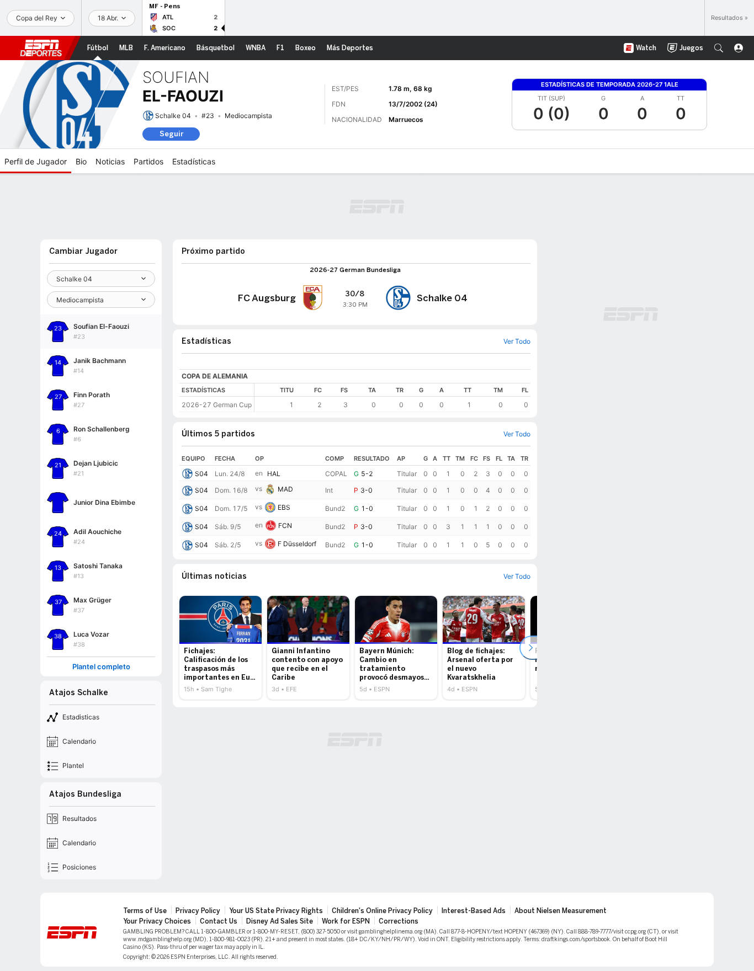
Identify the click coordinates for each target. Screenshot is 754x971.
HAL (273, 474)
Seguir (171, 134)
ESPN (41, 48)
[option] (220, 648)
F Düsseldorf (297, 544)
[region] (392, 397)
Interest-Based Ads (474, 911)
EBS (284, 507)
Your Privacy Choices (157, 921)
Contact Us (218, 921)
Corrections (398, 921)
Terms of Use (145, 911)
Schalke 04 (173, 115)
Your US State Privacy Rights (276, 911)
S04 (201, 474)
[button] (718, 48)
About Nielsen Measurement (560, 911)
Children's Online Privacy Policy (382, 911)
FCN (285, 525)
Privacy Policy (198, 911)
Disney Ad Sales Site (279, 921)
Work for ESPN (346, 921)
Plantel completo (101, 667)
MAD (285, 489)
